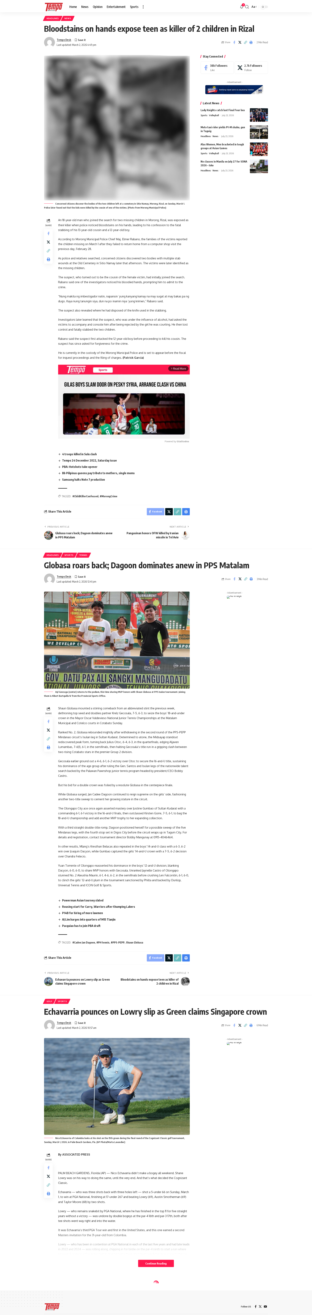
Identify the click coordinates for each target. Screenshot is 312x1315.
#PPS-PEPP (118, 942)
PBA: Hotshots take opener (80, 467)
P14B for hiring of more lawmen (82, 913)
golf (49, 1001)
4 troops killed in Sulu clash (79, 454)
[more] (143, 6)
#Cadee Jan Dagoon (83, 942)
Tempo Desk (64, 39)
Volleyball (214, 115)
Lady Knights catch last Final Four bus (223, 110)
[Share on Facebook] (234, 42)
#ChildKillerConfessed (85, 496)
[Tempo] (54, 6)
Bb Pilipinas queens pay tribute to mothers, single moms (98, 473)
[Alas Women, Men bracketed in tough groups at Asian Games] (259, 149)
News (67, 18)
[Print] (251, 42)
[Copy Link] (245, 42)
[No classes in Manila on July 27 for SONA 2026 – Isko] (259, 166)
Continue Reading (156, 1263)
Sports (204, 115)
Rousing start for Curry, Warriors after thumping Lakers (98, 906)
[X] (251, 68)
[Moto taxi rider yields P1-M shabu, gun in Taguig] (259, 132)
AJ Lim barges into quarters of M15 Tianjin (89, 919)
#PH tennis (102, 942)
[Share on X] (239, 42)
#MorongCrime (108, 496)
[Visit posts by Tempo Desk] (49, 42)
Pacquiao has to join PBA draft (81, 926)
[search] (247, 6)
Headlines (53, 18)
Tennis (83, 555)
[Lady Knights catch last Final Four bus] (259, 115)
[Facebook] (217, 68)
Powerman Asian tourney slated (82, 900)
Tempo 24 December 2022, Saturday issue (89, 460)
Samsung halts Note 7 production (83, 479)
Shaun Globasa (134, 942)
